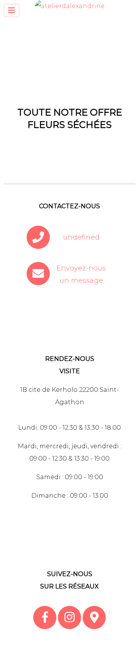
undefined (81, 237)
